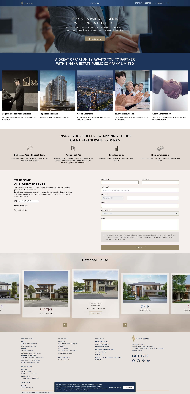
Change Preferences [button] (115, 387)
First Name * (105, 179)
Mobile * (104, 195)
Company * (105, 187)
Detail (103, 218)
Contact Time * (106, 210)
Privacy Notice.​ (120, 239)
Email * (103, 203)
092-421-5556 (23, 210)
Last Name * (146, 179)
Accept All (129, 387)
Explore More (96, 313)
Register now (95, 38)
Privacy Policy (83, 390)
